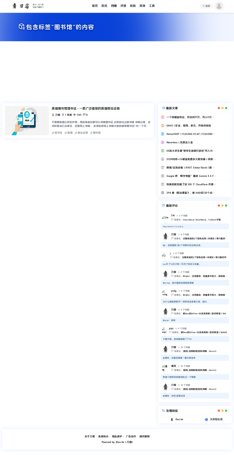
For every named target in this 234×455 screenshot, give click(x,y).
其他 (142, 5)
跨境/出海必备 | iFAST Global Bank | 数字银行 (191, 167)
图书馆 (97, 132)
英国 (69, 132)
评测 (123, 5)
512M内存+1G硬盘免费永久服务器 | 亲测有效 (191, 159)
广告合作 (131, 436)
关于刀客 (89, 436)
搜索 (207, 6)
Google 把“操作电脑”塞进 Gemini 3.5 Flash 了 (191, 175)
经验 (133, 5)
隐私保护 (117, 436)
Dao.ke (179, 419)
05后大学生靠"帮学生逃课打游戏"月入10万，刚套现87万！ (191, 150)
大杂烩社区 (216, 419)
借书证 (58, 132)
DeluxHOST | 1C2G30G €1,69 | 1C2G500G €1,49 (191, 134)
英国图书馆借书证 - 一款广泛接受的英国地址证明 (86, 108)
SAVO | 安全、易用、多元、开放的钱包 (188, 125)
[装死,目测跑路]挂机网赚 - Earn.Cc (199, 351)
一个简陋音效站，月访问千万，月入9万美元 (191, 117)
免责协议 (103, 436)
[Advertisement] (117, 72)
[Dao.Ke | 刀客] (124, 442)
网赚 (114, 5)
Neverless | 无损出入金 (179, 142)
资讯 (104, 5)
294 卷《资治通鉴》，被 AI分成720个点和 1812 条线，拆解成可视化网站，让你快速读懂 (191, 192)
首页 (95, 5)
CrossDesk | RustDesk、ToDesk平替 (202, 219)
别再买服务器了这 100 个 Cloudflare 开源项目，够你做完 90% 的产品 (191, 184)
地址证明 (83, 132)
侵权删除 (144, 436)
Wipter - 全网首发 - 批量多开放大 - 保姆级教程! (206, 276)
